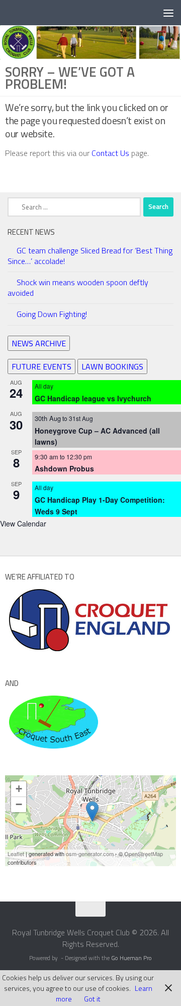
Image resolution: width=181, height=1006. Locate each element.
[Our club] (92, 811)
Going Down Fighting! (52, 314)
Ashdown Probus (64, 468)
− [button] (19, 804)
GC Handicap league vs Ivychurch (93, 398)
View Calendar (23, 523)
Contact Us (111, 153)
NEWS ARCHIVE (39, 343)
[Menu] (168, 12)
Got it (92, 998)
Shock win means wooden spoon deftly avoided (78, 287)
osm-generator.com (90, 854)
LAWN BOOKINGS (112, 366)
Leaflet (16, 854)
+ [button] (19, 788)
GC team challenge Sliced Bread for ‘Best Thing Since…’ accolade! (90, 255)
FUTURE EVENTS (41, 366)
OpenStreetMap (143, 854)
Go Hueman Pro (131, 958)
